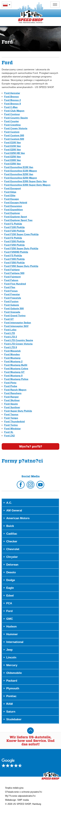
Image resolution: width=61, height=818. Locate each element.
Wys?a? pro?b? (30, 446)
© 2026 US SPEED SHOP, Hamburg (23, 804)
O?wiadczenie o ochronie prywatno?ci (23, 792)
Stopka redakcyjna (14, 788)
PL (6, 5)
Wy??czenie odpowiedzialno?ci (20, 796)
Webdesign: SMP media (17, 800)
